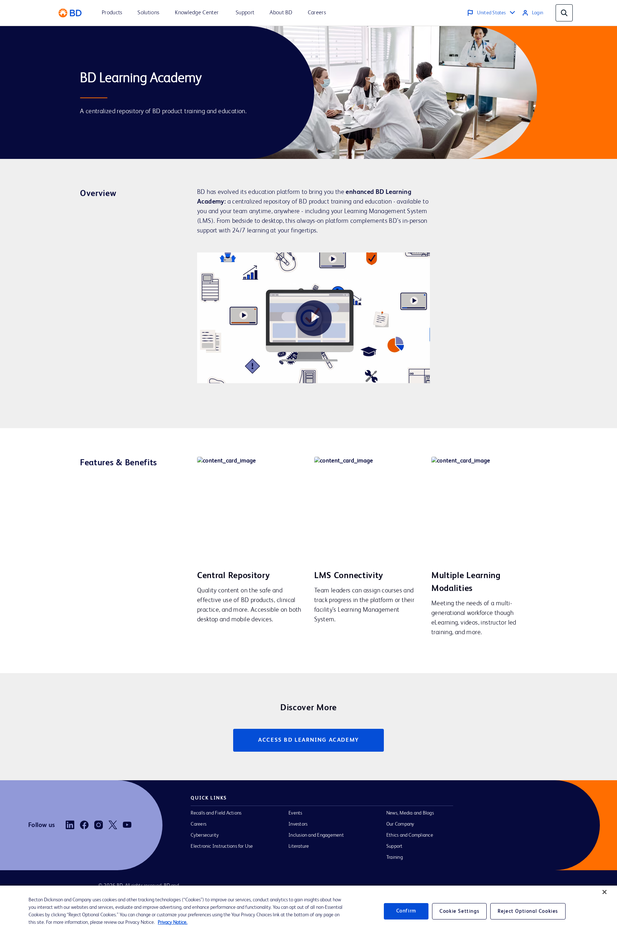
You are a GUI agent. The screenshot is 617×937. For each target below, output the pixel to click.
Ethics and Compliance (409, 835)
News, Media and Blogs (410, 813)
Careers (198, 824)
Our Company (400, 824)
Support (394, 846)
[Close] (604, 892)
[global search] (564, 12)
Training (394, 857)
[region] (308, 911)
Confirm (406, 911)
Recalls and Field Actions (216, 813)
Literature (299, 846)
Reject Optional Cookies (528, 911)
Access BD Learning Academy (308, 740)
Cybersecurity (205, 835)
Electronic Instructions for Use (222, 846)
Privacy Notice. (172, 922)
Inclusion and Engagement (316, 835)
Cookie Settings (459, 911)
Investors (298, 824)
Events (295, 813)
